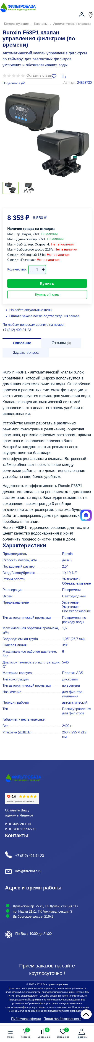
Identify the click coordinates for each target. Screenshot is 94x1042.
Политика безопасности (62, 1019)
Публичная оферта (26, 1019)
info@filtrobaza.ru (28, 871)
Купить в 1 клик (47, 294)
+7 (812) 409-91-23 (17, 330)
